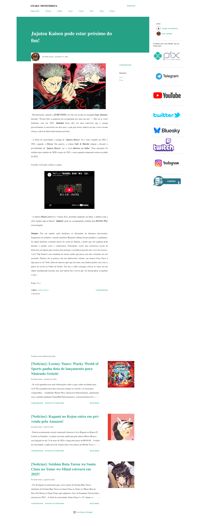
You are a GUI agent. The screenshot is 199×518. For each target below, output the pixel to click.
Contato (81, 11)
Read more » (95, 403)
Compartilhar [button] (125, 65)
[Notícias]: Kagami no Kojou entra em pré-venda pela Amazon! (65, 419)
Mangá (121, 80)
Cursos (70, 11)
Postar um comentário (54, 403)
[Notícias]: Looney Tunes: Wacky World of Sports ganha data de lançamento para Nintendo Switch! (64, 368)
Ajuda (102, 11)
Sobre (91, 11)
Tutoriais (48, 11)
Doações (112, 11)
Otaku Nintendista (44, 6)
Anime (121, 77)
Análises (59, 11)
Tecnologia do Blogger (84, 512)
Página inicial (35, 11)
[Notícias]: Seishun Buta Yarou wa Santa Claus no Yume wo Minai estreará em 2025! (63, 469)
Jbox (39, 283)
